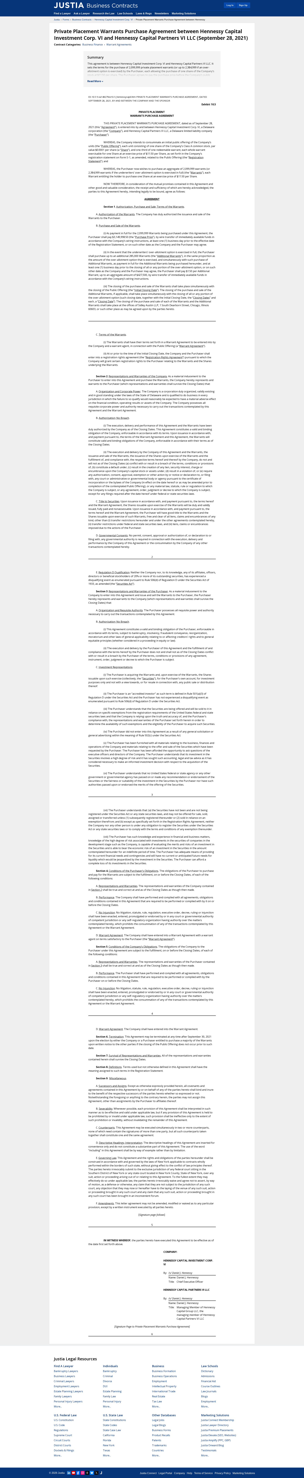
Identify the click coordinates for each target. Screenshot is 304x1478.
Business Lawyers (64, 1376)
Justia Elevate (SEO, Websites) (218, 1435)
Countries (158, 1450)
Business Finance (92, 44)
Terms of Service (203, 1473)
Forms (66, 19)
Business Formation (164, 1371)
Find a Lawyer (62, 13)
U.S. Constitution (64, 1420)
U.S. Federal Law (65, 1415)
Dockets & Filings (64, 1450)
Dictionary (207, 1371)
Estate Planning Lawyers (68, 1391)
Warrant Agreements (119, 44)
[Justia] (69, 5)
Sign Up (243, 5)
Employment (159, 1381)
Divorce (107, 1381)
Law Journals (208, 1391)
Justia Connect (148, 1473)
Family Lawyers (63, 1396)
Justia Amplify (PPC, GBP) (216, 1440)
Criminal (108, 1376)
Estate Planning (112, 1391)
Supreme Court (63, 1435)
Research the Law (103, 13)
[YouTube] (73, 1473)
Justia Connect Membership (217, 1420)
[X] (96, 1473)
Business (158, 1366)
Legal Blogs (159, 1425)
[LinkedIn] (69, 1473)
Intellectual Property (164, 1386)
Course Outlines (210, 1386)
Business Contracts (82, 19)
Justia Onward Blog (212, 1445)
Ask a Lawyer (82, 13)
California (108, 1435)
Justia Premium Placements (217, 1430)
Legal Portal (165, 1473)
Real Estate (158, 1396)
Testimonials (208, 1450)
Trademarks (159, 1445)
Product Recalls (161, 1435)
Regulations (61, 1430)
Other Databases (164, 1415)
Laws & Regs (144, 13)
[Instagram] (83, 1473)
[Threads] (87, 1473)
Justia (57, 19)
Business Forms (161, 1430)
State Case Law (112, 1430)
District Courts (62, 1445)
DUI (105, 1386)
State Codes (110, 1425)
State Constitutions (114, 1420)
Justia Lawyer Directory (215, 1425)
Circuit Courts (62, 1440)
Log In (230, 5)
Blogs (204, 1396)
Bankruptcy (110, 1371)
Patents (156, 1440)
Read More (94, 81)
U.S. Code (59, 1425)
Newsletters (162, 13)
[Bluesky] (92, 1473)
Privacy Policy (223, 1473)
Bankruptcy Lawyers (66, 1371)
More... (58, 1406)
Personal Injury (112, 1401)
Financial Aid (208, 1381)
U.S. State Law (113, 1415)
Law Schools (125, 13)
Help (189, 1473)
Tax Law (157, 1401)
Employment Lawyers (66, 1386)
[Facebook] (78, 1473)
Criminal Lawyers (64, 1381)
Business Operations (164, 1376)
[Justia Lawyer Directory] (101, 1473)
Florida (107, 1440)
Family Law (109, 1396)
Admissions (208, 1376)
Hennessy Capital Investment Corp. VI (114, 19)
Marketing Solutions (184, 13)
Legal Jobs (158, 1420)
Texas (106, 1450)
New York (108, 1445)
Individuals (110, 1366)
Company (179, 1473)
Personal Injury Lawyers (68, 1401)
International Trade (163, 1391)
